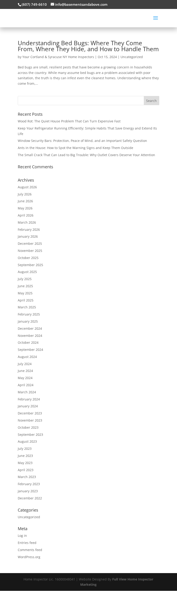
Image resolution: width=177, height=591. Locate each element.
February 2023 (29, 484)
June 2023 (25, 455)
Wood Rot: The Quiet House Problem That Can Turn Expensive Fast (69, 121)
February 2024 (29, 399)
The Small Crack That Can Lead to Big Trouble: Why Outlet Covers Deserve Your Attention (86, 155)
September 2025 (30, 265)
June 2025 (25, 286)
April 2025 (25, 300)
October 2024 (28, 342)
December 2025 (30, 243)
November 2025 (30, 250)
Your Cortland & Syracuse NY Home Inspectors (58, 57)
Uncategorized (132, 57)
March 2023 (27, 477)
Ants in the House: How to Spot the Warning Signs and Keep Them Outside (75, 148)
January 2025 (28, 321)
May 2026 (25, 208)
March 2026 (27, 222)
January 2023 (28, 491)
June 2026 (25, 201)
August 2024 (27, 357)
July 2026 (25, 194)
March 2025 (27, 307)
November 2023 (30, 420)
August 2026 (27, 187)
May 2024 (25, 378)
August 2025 (27, 272)
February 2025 (29, 314)
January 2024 (28, 406)
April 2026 (25, 215)
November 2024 (30, 335)
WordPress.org (29, 557)
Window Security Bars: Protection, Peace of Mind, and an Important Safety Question (82, 140)
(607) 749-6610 (34, 4)
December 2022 (30, 498)
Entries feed (27, 542)
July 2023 (25, 448)
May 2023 (25, 463)
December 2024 (30, 328)
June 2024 (25, 371)
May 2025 (25, 293)
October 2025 (28, 258)
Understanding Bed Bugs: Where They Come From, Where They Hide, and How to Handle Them (88, 46)
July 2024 (25, 364)
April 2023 (25, 470)
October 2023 (28, 427)
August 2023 (27, 441)
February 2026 (29, 229)
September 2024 (30, 349)
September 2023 (30, 434)
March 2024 (27, 392)
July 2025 (25, 279)
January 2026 (28, 236)
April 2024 (25, 385)
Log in (22, 535)
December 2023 (30, 413)
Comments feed (30, 550)
